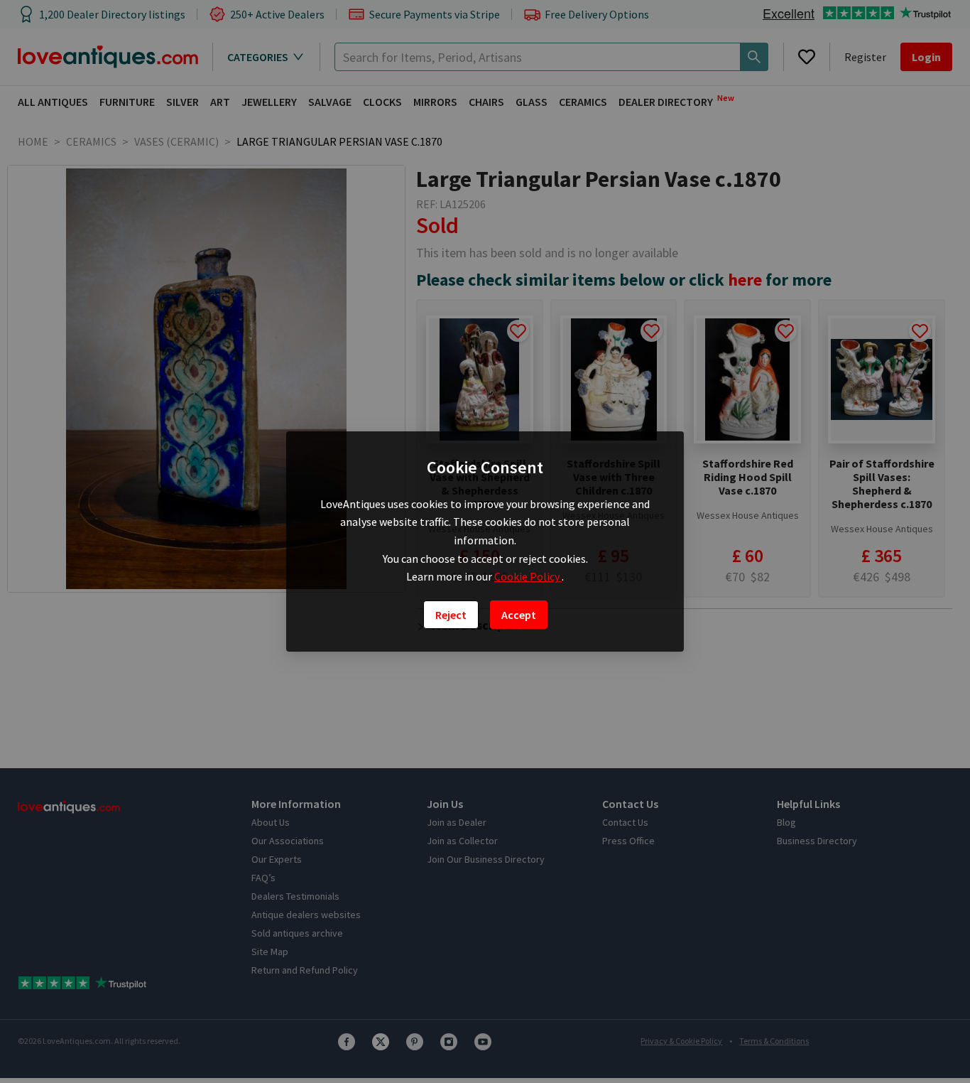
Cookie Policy (528, 576)
